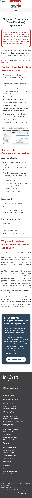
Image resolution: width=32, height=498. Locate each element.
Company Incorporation (10, 416)
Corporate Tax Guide (9, 447)
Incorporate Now (8, 474)
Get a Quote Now (15, 1)
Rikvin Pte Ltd (16, 5)
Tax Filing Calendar (9, 453)
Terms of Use (5, 489)
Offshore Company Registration (13, 421)
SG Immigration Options (10, 440)
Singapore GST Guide (10, 455)
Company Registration (12, 412)
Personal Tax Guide (9, 450)
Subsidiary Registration (10, 419)
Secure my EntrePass (16, 359)
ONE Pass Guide (8, 432)
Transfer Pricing (8, 458)
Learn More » (5, 62)
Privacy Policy (14, 489)
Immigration (8, 425)
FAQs (5, 468)
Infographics (7, 466)
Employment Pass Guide (11, 429)
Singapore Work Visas (10, 437)
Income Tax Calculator (10, 471)
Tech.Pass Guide (8, 434)
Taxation (6, 443)
